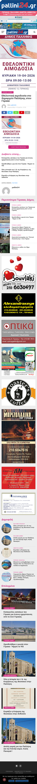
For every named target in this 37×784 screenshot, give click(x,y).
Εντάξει (11, 781)
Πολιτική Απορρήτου (22, 781)
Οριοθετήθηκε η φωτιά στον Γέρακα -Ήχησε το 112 (18, 165)
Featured (15, 183)
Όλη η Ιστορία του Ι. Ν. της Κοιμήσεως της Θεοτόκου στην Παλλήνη (16, 170)
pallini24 (13, 105)
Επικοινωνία (9, 771)
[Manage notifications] (4, 779)
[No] (35, 779)
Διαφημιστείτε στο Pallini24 (23, 771)
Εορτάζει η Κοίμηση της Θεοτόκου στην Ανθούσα (15, 176)
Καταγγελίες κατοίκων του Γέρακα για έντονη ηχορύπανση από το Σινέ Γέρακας (17, 159)
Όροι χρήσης (19, 773)
